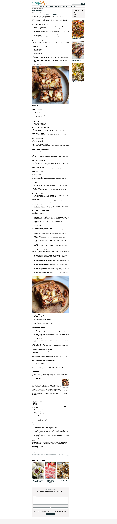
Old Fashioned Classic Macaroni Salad (78, 82)
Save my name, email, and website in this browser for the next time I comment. (51, 511)
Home (32, 8)
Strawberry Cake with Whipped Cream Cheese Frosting (50, 481)
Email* (52, 506)
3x (68, 406)
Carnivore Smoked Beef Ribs (77, 60)
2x (66, 406)
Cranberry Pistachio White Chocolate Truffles (37, 481)
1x (64, 406)
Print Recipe (54, 14)
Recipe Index (36, 8)
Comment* (35, 496)
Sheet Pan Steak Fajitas (76, 38)
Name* (34, 506)
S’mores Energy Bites (63, 480)
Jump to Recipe (47, 14)
